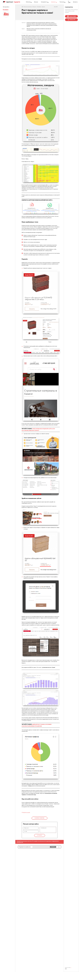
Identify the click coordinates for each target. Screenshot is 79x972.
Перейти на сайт (26, 812)
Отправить (39, 835)
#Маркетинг (34, 6)
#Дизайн (43, 6)
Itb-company (5, 9)
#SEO (22, 6)
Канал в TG (72, 19)
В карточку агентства (39, 818)
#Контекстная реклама (28, 6)
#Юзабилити (39, 6)
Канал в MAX (72, 16)
